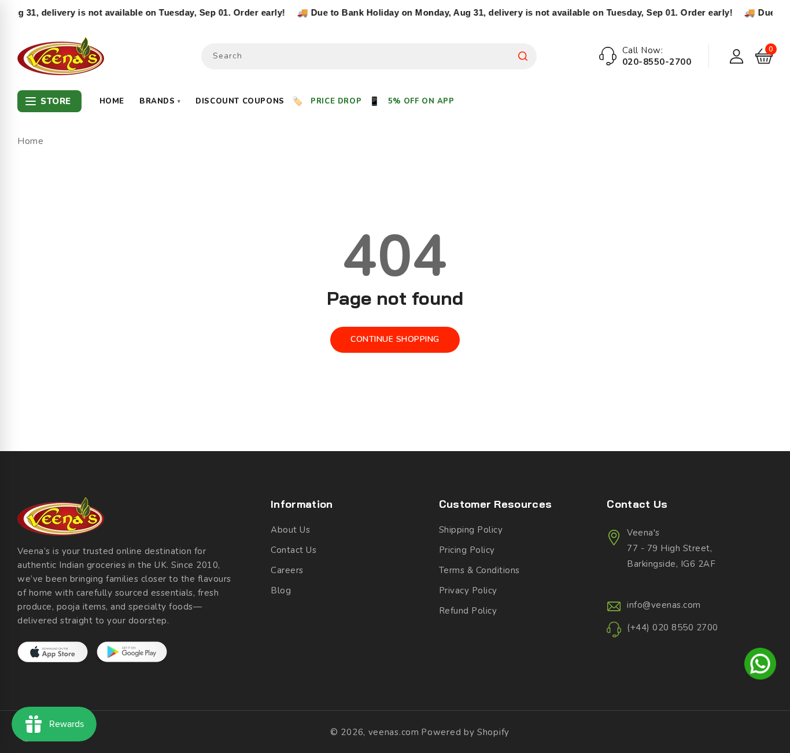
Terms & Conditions (479, 570)
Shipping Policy (471, 530)
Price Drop (336, 101)
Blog (281, 590)
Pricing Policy (467, 550)
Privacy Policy (468, 590)
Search (522, 56)
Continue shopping (395, 339)
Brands (159, 101)
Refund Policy (468, 611)
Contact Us (293, 550)
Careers (287, 570)
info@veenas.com (664, 605)
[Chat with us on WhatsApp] (760, 666)
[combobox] (369, 56)
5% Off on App (421, 101)
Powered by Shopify (465, 732)
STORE (55, 101)
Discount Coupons (240, 101)
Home (111, 101)
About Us (290, 530)
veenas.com (393, 732)
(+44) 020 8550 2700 (672, 627)
